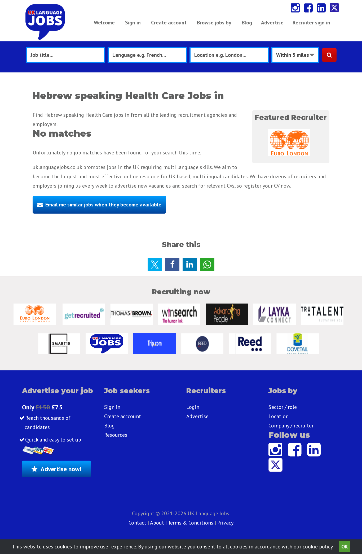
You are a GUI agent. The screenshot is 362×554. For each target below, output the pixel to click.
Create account (169, 22)
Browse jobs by (214, 22)
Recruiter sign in (311, 22)
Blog (247, 22)
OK (344, 546)
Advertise (272, 22)
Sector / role (282, 407)
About (157, 522)
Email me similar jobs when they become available (103, 204)
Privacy (225, 522)
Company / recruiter (291, 425)
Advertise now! (61, 469)
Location (278, 416)
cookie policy (318, 546)
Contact (138, 522)
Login (192, 407)
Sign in (133, 22)
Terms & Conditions (190, 522)
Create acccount (122, 416)
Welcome (104, 22)
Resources (115, 434)
